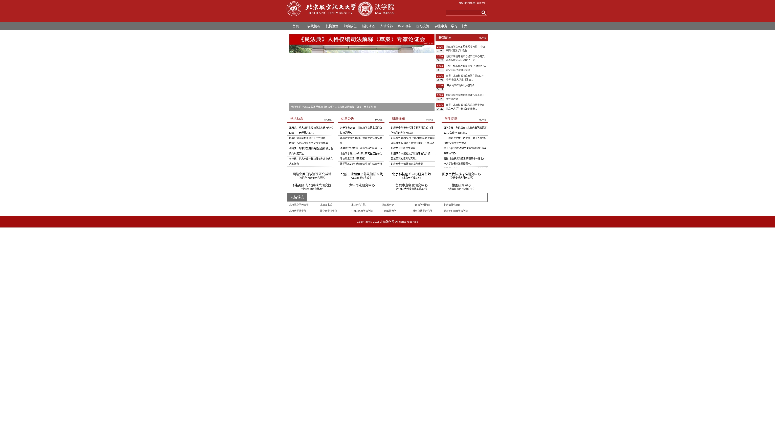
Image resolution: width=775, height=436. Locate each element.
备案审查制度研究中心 (411, 186)
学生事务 (441, 26)
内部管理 (470, 3)
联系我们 (481, 3)
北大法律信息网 (452, 204)
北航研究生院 (358, 204)
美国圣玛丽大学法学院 (456, 211)
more (482, 37)
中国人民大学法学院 (362, 211)
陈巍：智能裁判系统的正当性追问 (307, 138)
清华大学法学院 (328, 211)
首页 (461, 3)
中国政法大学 (389, 211)
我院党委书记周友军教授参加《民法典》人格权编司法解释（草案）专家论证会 (333, 107)
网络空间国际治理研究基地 (312, 175)
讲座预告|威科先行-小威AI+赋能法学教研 (413, 138)
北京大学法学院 (297, 211)
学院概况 (313, 26)
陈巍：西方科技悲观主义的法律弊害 (308, 143)
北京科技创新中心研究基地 (411, 175)
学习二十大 (459, 26)
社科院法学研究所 (422, 211)
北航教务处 (388, 204)
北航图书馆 (326, 204)
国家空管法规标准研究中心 (461, 175)
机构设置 (332, 26)
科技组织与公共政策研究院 (312, 186)
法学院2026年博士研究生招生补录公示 (361, 148)
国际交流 (422, 26)
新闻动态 (368, 26)
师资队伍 (350, 26)
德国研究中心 (461, 186)
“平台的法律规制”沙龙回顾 (460, 85)
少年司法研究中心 (362, 185)
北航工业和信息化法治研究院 (362, 175)
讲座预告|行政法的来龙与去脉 (407, 163)
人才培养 (386, 26)
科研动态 (404, 26)
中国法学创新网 (421, 204)
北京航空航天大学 (299, 204)
